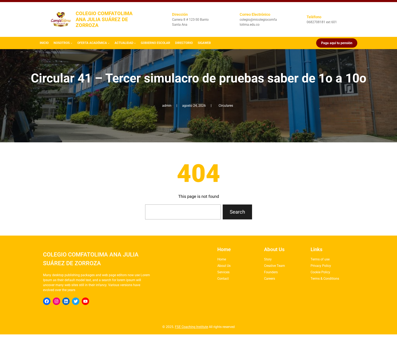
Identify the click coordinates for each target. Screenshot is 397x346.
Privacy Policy (321, 266)
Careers (269, 279)
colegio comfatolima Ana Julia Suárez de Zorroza (104, 19)
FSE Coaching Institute (191, 327)
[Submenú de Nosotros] (71, 43)
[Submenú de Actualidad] (135, 43)
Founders (271, 272)
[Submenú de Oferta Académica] (109, 43)
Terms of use (320, 259)
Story (268, 259)
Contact (223, 279)
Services (223, 272)
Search (237, 212)
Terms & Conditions (325, 279)
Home (221, 259)
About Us (224, 266)
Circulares (226, 106)
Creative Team (274, 266)
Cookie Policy (320, 272)
